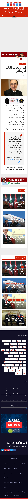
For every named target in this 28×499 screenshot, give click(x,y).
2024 (15, 458)
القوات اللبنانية (13, 347)
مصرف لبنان (19, 370)
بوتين (3, 350)
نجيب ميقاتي (18, 373)
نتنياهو (24, 373)
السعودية (6, 344)
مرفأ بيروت (6, 367)
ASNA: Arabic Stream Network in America (13, 482)
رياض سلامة (18, 361)
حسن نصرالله (23, 358)
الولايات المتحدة (20, 283)
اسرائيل (19, 341)
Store (5, 487)
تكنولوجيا (7, 352)
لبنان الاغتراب (7, 283)
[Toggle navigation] (14, 15)
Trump (24, 341)
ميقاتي (5, 370)
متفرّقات (10, 299)
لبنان (12, 283)
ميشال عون (11, 370)
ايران (7, 350)
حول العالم (18, 299)
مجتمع (20, 367)
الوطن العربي (6, 463)
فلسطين (12, 364)
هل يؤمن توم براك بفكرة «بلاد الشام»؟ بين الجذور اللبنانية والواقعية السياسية (14, 240)
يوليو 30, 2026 (19, 206)
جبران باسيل (23, 355)
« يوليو (25, 408)
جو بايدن (16, 355)
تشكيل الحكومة (14, 352)
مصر (25, 370)
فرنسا (17, 364)
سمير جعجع (11, 361)
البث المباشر (22, 463)
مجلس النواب (14, 367)
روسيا (24, 361)
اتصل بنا (5, 473)
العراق (19, 347)
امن (16, 350)
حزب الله (10, 355)
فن (7, 364)
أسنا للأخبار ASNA (14, 8)
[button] (3, 16)
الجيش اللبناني (13, 344)
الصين (24, 347)
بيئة (25, 352)
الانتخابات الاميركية (6, 341)
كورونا (3, 364)
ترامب (21, 352)
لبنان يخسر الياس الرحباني (15, 69)
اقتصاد (14, 341)
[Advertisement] (14, 32)
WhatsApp (6, 477)
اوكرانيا (11, 350)
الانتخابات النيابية (22, 344)
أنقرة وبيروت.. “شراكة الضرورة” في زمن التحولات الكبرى (15, 203)
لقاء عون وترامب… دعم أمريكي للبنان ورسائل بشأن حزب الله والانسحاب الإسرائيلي (15, 321)
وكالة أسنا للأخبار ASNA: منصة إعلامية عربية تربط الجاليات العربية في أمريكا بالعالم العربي (14, 493)
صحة (25, 364)
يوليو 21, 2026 (19, 224)
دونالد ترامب (8, 358)
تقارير (15, 283)
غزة (21, 364)
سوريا (5, 361)
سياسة (15, 468)
